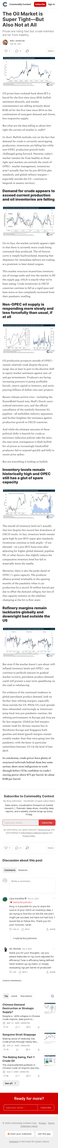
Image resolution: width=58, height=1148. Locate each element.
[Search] (52, 996)
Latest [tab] (14, 996)
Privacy (42, 1123)
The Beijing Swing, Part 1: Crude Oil (18, 1059)
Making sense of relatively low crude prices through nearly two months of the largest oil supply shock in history (19, 1040)
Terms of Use (44, 829)
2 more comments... (12, 980)
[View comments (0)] (17, 1049)
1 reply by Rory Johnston (25, 938)
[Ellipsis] (54, 898)
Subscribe (40, 4)
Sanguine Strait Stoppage (19, 1034)
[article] (29, 1016)
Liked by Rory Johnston (22, 902)
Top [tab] (6, 996)
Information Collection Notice (34, 832)
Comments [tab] (9, 870)
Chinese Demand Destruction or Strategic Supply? (18, 1008)
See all (9, 1083)
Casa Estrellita (16, 898)
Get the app (44, 1133)
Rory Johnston (17, 41)
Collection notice (29, 1126)
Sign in (51, 4)
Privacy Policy (29, 835)
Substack (13, 1141)
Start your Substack (21, 1133)
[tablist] (15, 870)
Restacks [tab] (22, 870)
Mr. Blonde (15, 948)
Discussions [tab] (26, 996)
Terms (51, 1123)
